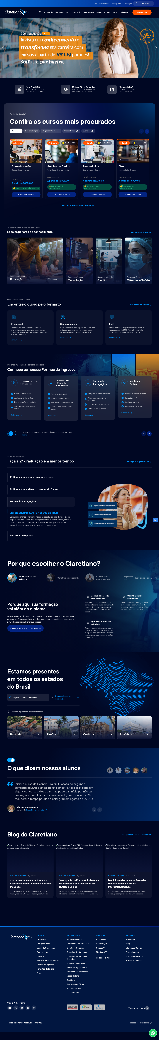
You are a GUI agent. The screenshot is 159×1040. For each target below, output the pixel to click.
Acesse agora (21, 435)
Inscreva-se (142, 12)
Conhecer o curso (26, 194)
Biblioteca (130, 945)
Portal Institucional (75, 945)
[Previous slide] (141, 131)
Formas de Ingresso (45, 970)
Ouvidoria (71, 985)
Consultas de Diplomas (77, 958)
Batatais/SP (101, 945)
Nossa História (73, 981)
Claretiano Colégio (134, 953)
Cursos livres (88, 12)
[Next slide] (147, 131)
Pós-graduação (61, 12)
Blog (128, 949)
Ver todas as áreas (139, 232)
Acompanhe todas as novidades (135, 840)
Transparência (73, 998)
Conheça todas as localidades (63, 703)
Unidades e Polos (103, 963)
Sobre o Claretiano (75, 994)
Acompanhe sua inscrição (122, 4)
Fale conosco (103, 3)
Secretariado (31, 815)
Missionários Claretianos (77, 977)
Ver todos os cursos (139, 305)
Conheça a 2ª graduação (137, 462)
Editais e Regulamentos (77, 973)
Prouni (39, 978)
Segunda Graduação (51, 131)
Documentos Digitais (76, 969)
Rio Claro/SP (101, 958)
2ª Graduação (75, 12)
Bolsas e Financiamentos (48, 966)
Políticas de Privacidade (139, 1028)
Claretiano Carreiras (75, 953)
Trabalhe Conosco (134, 966)
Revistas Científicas (75, 990)
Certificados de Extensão (78, 949)
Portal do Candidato (134, 962)
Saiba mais (15, 415)
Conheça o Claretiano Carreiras (24, 634)
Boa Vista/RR (101, 949)
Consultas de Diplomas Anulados (77, 963)
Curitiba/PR (101, 953)
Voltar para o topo (136, 1014)
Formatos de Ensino (45, 974)
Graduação (48, 12)
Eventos (99, 12)
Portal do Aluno (145, 3)
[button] (156, 48)
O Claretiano (109, 12)
